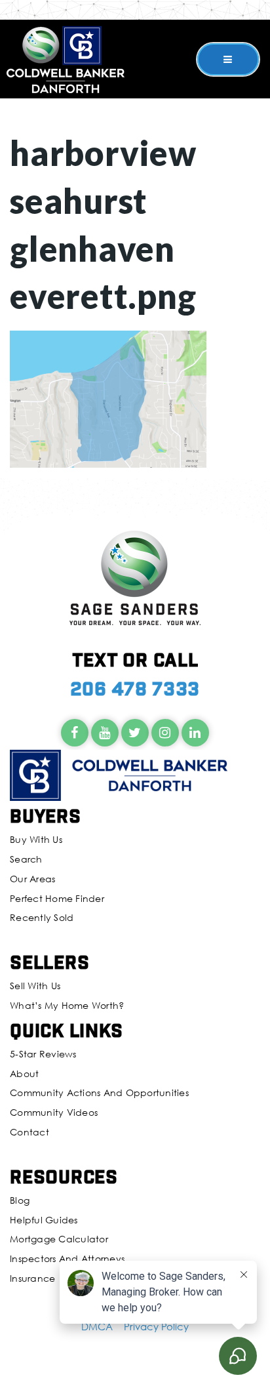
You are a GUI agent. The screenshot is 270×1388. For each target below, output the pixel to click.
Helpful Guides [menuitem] (44, 1219)
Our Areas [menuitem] (32, 878)
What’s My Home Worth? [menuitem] (67, 1005)
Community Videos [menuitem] (54, 1112)
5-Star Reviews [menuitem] (43, 1053)
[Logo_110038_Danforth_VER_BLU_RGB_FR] (66, 58)
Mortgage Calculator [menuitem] (59, 1238)
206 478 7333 (135, 688)
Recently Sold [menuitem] (41, 917)
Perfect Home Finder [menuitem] (57, 898)
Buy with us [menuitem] (36, 839)
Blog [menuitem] (19, 1200)
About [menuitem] (24, 1073)
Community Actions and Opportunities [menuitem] (99, 1092)
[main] (135, 234)
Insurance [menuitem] (32, 1278)
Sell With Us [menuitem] (35, 985)
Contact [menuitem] (29, 1131)
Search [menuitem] (26, 859)
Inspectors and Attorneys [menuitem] (67, 1258)
